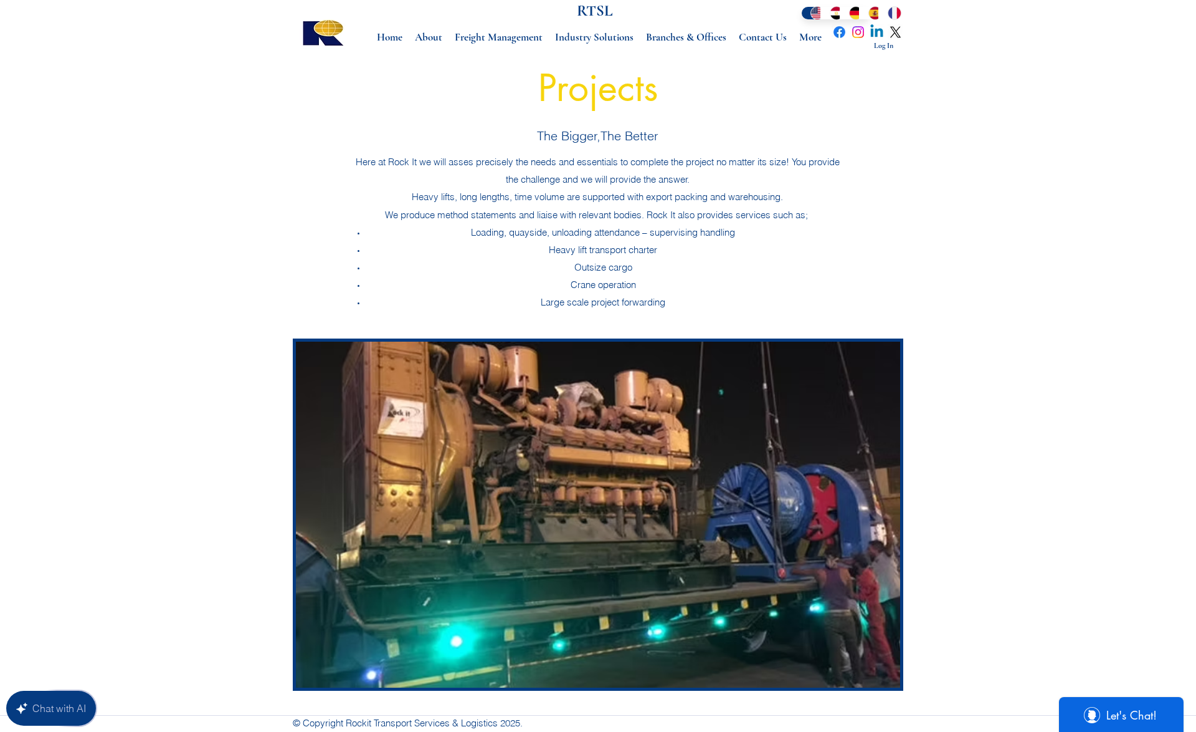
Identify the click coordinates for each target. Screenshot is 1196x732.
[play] (869, 676)
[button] (598, 515)
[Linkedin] (877, 32)
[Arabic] (830, 13)
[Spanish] (868, 13)
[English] (811, 13)
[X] (895, 32)
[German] (849, 13)
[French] (888, 13)
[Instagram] (858, 32)
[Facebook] (839, 32)
